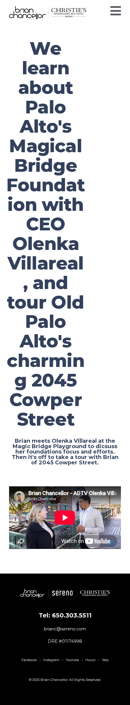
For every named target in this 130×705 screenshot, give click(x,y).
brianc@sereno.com (65, 629)
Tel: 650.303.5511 (65, 615)
